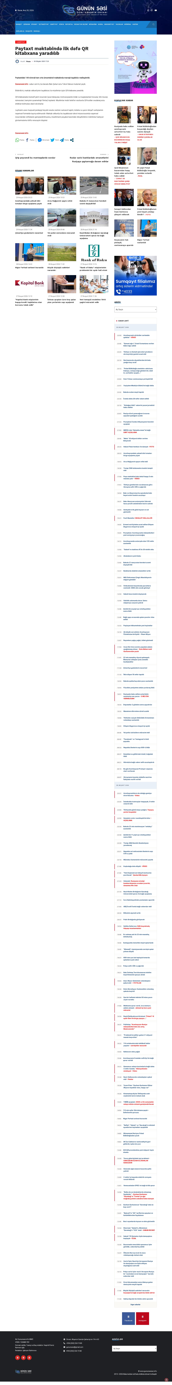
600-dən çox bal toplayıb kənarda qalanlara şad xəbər (136, 959)
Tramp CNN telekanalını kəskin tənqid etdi (138, 469)
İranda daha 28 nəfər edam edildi (136, 399)
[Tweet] (54, 140)
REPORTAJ (69, 24)
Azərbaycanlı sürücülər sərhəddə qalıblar (136, 336)
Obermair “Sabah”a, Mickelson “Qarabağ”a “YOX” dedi (139, 1229)
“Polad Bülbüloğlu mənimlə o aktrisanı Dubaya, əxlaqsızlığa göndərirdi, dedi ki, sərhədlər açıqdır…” (138, 371)
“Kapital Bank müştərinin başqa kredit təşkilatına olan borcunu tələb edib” (28, 302)
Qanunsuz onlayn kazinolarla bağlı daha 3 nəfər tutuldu (138, 1069)
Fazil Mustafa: (137, 518)
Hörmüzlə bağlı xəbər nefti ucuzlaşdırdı (138, 762)
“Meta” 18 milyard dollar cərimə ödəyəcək (135, 440)
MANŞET (19, 24)
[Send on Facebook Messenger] (43, 140)
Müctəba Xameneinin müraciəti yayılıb (138, 860)
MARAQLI (37, 31)
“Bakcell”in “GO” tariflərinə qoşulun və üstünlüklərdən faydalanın (138, 1214)
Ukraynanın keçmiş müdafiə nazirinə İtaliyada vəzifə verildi (137, 778)
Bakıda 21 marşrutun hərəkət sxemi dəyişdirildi (137, 564)
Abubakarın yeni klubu (132, 556)
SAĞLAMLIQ (20, 31)
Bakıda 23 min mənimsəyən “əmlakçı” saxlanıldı (137, 828)
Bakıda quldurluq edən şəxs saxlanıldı (138, 681)
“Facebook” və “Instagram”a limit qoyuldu (136, 740)
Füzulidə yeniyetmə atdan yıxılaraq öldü (138, 688)
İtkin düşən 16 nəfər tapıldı (133, 674)
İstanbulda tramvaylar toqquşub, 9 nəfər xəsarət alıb (139, 803)
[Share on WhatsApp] (19, 140)
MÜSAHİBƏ (93, 24)
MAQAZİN (29, 31)
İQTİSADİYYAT (44, 24)
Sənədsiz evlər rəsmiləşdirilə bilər (137, 819)
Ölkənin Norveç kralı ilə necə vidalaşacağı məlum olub (134, 1254)
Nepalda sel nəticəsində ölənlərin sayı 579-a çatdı (138, 852)
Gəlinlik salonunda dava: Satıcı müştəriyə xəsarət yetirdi (135, 602)
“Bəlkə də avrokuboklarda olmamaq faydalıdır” (138, 1195)
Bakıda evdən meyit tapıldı (133, 392)
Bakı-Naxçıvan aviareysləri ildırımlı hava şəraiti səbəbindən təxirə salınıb (138, 502)
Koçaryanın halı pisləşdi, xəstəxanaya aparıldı (123, 242)
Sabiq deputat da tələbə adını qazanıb (138, 1299)
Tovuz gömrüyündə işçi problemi (136, 1160)
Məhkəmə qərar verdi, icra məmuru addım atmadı (137, 1008)
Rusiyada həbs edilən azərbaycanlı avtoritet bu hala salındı (124, 134)
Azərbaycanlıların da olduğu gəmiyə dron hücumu (137, 794)
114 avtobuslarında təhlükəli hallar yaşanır (136, 1044)
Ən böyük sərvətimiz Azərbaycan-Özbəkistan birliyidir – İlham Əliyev (137, 633)
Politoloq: (135, 1027)
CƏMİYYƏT (54, 24)
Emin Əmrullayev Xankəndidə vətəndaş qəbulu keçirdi (138, 990)
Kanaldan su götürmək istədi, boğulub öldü (138, 755)
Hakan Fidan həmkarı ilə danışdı (138, 447)
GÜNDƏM (26, 24)
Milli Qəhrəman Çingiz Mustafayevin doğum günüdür (137, 578)
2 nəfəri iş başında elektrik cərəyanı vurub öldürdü (137, 1178)
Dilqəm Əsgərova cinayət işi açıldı (136, 726)
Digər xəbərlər (135, 1304)
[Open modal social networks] (72, 140)
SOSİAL (100, 24)
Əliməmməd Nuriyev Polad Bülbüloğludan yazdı (133, 1134)
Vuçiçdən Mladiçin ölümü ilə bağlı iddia (138, 385)
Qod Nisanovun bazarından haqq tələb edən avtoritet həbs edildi (123, 176)
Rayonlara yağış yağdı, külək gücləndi (138, 640)
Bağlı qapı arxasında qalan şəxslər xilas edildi (138, 618)
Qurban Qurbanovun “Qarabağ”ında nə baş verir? (138, 1206)
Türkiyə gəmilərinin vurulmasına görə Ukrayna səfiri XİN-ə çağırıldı (137, 486)
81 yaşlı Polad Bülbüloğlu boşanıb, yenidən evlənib (146, 172)
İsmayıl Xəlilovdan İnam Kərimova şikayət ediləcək (122, 212)
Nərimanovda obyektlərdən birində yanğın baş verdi (137, 361)
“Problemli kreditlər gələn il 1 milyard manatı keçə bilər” (137, 1036)
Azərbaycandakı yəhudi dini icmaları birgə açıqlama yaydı (137, 454)
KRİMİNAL (127, 24)
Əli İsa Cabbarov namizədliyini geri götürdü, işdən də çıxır (136, 1143)
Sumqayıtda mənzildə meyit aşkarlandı (138, 943)
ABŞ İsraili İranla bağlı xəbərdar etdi (137, 906)
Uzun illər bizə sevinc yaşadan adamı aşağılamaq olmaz (137, 649)
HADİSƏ (135, 24)
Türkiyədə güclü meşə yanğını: (138, 811)
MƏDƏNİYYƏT (109, 24)
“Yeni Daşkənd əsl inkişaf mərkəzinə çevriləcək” (137, 874)
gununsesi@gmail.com (74, 1347)
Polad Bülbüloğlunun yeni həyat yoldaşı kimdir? (146, 212)
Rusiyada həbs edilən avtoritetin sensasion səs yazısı (136, 696)
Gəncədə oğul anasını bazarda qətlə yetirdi (137, 1170)
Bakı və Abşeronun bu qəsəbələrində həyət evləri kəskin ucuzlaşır (137, 494)
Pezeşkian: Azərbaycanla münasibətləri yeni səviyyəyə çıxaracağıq (138, 534)
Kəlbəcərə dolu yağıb (131, 1052)
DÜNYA (61, 24)
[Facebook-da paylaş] (29, 140)
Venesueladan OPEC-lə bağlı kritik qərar (139, 1185)
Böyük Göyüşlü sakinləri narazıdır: (139, 1292)
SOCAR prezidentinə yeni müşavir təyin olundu (138, 1151)
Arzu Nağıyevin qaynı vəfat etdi (135, 462)
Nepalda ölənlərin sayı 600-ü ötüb (136, 747)
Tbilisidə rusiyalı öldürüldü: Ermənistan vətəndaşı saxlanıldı (138, 719)
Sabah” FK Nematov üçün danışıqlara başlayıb (137, 1237)
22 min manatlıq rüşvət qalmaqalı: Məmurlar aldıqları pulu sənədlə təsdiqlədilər (136, 660)
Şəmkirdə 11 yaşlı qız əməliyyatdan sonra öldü (137, 836)
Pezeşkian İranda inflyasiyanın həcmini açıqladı (138, 423)
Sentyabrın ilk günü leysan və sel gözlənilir (136, 511)
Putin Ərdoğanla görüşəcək (134, 919)
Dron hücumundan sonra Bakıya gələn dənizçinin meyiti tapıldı (138, 1283)
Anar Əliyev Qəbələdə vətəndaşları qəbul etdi (136, 982)
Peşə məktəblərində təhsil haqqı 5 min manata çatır (138, 478)
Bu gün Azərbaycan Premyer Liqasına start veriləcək (138, 770)
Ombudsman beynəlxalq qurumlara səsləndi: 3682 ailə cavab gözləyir (137, 587)
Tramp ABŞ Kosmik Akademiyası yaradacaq (136, 844)
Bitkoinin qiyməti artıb (132, 913)
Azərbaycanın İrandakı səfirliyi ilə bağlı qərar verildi (138, 1059)
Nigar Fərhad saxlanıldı (143, 241)
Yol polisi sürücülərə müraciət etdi (136, 733)
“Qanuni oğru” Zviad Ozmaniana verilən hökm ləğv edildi (138, 345)
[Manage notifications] (166, 1380)
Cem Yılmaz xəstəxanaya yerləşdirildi (138, 379)
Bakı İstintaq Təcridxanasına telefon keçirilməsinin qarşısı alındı (137, 974)
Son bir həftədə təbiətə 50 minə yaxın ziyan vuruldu (137, 998)
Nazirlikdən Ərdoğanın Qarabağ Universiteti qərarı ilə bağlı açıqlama (94, 235)
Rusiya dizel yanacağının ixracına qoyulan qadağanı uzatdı (136, 415)
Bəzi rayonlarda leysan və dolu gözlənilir (139, 1221)
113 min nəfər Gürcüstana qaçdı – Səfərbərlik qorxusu (136, 1111)
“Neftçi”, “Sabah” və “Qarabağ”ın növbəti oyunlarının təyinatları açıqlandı (139, 1126)
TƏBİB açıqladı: (138, 1103)
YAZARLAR (119, 24)
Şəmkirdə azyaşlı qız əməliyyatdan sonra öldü (136, 610)
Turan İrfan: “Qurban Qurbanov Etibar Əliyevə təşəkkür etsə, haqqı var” (137, 1086)
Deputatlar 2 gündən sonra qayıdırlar (137, 705)
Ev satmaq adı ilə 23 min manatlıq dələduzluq (136, 936)
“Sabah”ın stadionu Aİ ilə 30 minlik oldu (138, 549)
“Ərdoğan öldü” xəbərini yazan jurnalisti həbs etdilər (138, 406)
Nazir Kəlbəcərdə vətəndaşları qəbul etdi (137, 1078)
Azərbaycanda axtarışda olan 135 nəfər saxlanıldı (138, 542)
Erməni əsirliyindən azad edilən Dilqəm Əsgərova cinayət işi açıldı (138, 526)
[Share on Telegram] (64, 140)
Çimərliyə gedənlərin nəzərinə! (29, 233)
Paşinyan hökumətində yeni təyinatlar (137, 625)
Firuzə (28, 61)
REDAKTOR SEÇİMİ (81, 24)
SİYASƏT (34, 24)
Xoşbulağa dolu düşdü (135, 866)
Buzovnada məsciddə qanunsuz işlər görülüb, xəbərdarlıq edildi (137, 1246)
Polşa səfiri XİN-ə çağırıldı (133, 966)
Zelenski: (136, 883)
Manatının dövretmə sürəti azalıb (136, 711)
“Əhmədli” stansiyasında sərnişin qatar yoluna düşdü (138, 950)
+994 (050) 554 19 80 (74, 1343)
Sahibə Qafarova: (136, 927)
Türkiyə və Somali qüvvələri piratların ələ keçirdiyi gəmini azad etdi (137, 353)
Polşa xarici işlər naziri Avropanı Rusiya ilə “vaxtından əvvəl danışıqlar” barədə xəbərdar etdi (138, 1274)
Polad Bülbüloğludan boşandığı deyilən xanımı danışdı (146, 133)
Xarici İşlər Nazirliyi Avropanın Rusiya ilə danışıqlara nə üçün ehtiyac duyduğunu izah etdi (138, 1263)
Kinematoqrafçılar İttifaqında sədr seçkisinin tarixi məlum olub (136, 1095)
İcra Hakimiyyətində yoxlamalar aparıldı (138, 900)
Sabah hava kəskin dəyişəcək (134, 594)
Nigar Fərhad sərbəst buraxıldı (29, 267)
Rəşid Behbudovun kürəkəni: (138, 1017)
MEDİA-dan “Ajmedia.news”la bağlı (137, 431)
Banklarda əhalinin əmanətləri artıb (137, 571)
